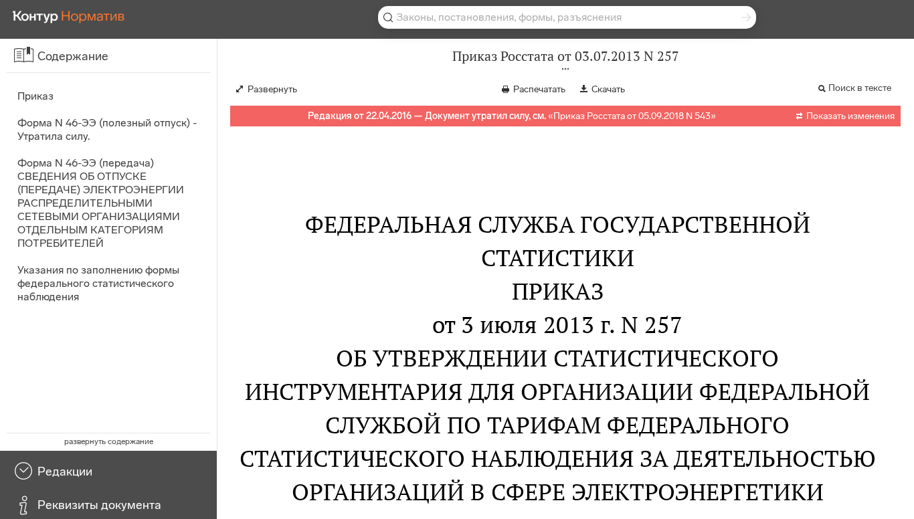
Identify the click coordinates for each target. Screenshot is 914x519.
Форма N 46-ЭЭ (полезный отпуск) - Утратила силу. (107, 129)
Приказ (35, 96)
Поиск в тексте (859, 88)
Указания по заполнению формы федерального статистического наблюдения (98, 283)
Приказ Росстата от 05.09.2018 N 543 (632, 116)
